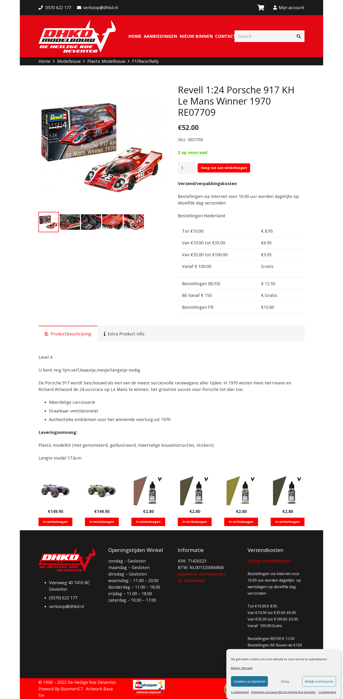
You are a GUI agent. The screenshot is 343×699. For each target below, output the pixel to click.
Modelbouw (69, 61)
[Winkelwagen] (260, 7)
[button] (156, 92)
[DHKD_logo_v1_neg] (77, 36)
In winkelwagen (55, 522)
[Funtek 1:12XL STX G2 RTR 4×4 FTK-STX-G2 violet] (55, 490)
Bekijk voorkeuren (319, 681)
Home (44, 61)
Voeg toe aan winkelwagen (224, 167)
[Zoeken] (298, 36)
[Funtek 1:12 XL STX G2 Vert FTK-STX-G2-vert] (101, 490)
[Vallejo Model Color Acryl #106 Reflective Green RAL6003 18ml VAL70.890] (287, 490)
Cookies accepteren (249, 681)
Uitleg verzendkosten (269, 561)
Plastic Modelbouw (106, 61)
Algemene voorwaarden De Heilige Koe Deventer (283, 692)
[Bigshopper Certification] (148, 696)
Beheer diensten (242, 668)
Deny (285, 681)
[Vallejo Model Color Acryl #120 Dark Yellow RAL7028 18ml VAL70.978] (241, 490)
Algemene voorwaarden (201, 574)
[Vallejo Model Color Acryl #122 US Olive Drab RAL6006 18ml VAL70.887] (194, 490)
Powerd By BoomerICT (61, 689)
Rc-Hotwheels (191, 580)
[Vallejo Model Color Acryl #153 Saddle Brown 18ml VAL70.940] (148, 490)
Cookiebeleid (240, 692)
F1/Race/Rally (145, 61)
